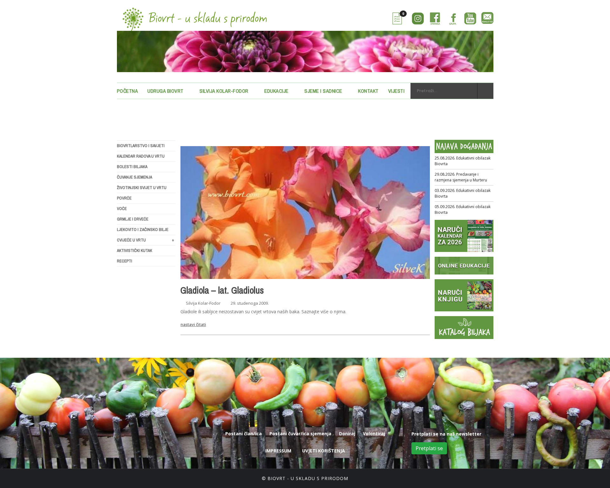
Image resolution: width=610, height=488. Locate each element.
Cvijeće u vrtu (145, 240)
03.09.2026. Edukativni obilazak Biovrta (463, 193)
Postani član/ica (243, 433)
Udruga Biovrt (165, 90)
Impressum (278, 451)
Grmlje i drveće (132, 219)
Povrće (124, 198)
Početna (127, 90)
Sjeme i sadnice (323, 90)
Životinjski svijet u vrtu (141, 187)
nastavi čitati (193, 324)
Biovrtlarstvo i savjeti (141, 145)
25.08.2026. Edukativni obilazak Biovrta (463, 160)
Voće (122, 208)
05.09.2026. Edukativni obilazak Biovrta (463, 209)
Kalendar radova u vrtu (141, 156)
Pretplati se (429, 448)
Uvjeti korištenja (323, 451)
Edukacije (276, 90)
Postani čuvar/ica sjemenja (300, 433)
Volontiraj (374, 433)
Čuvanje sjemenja (134, 177)
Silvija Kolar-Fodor (224, 90)
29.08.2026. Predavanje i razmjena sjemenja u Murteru (461, 177)
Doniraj (347, 433)
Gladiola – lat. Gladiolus (222, 290)
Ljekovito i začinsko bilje (142, 229)
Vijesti (396, 90)
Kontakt (368, 90)
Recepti (124, 261)
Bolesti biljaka (132, 166)
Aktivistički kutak (134, 250)
